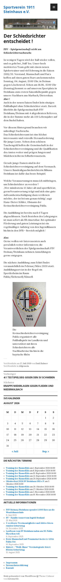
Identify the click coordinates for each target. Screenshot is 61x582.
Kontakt (10, 568)
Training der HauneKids (17, 468)
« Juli (15, 451)
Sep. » (45, 451)
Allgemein (24, 366)
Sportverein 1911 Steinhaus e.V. (19, 9)
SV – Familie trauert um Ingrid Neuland (25, 518)
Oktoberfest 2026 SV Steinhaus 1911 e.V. (25, 481)
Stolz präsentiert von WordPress (20, 576)
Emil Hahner (42, 363)
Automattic (13, 579)
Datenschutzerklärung (17, 565)
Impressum (11, 562)
